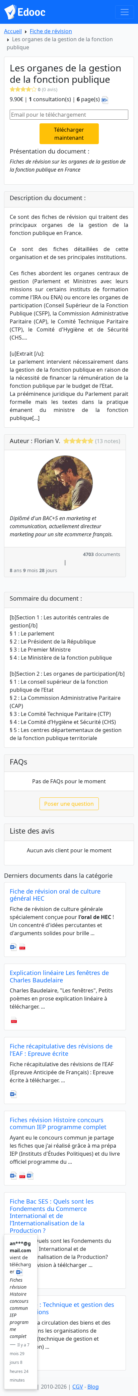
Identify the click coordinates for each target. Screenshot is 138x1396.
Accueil (13, 31)
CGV (77, 1386)
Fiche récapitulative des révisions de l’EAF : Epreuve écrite (61, 1049)
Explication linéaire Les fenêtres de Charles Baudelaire (59, 976)
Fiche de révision (51, 31)
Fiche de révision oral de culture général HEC (55, 895)
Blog (93, 1386)
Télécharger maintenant (69, 133)
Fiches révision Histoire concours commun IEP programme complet (58, 1123)
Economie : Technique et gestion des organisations (62, 1308)
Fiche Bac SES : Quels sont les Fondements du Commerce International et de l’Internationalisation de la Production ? (52, 1215)
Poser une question (69, 803)
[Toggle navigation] (124, 12)
